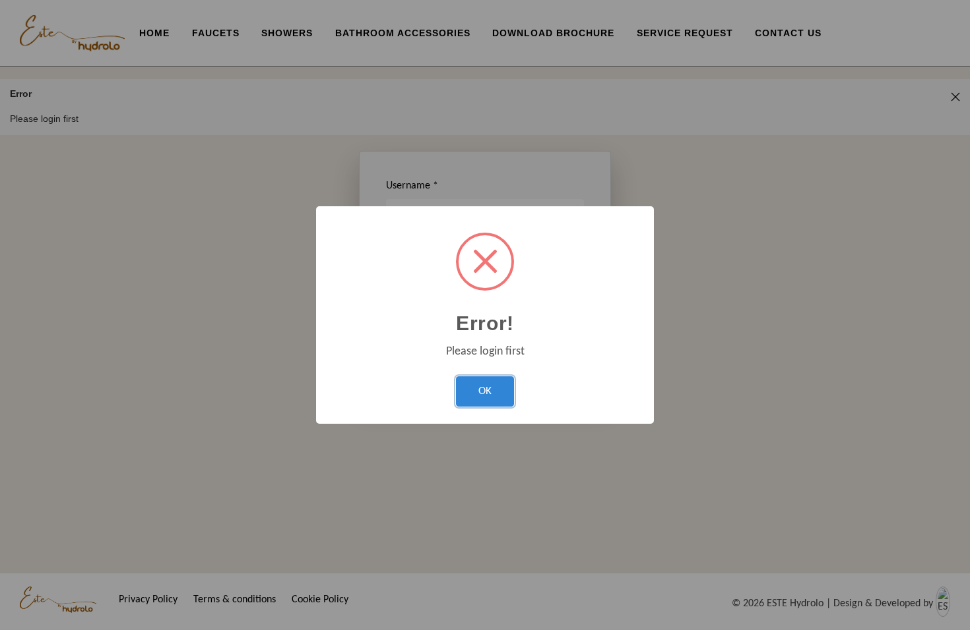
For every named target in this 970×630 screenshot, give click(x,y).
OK (485, 391)
